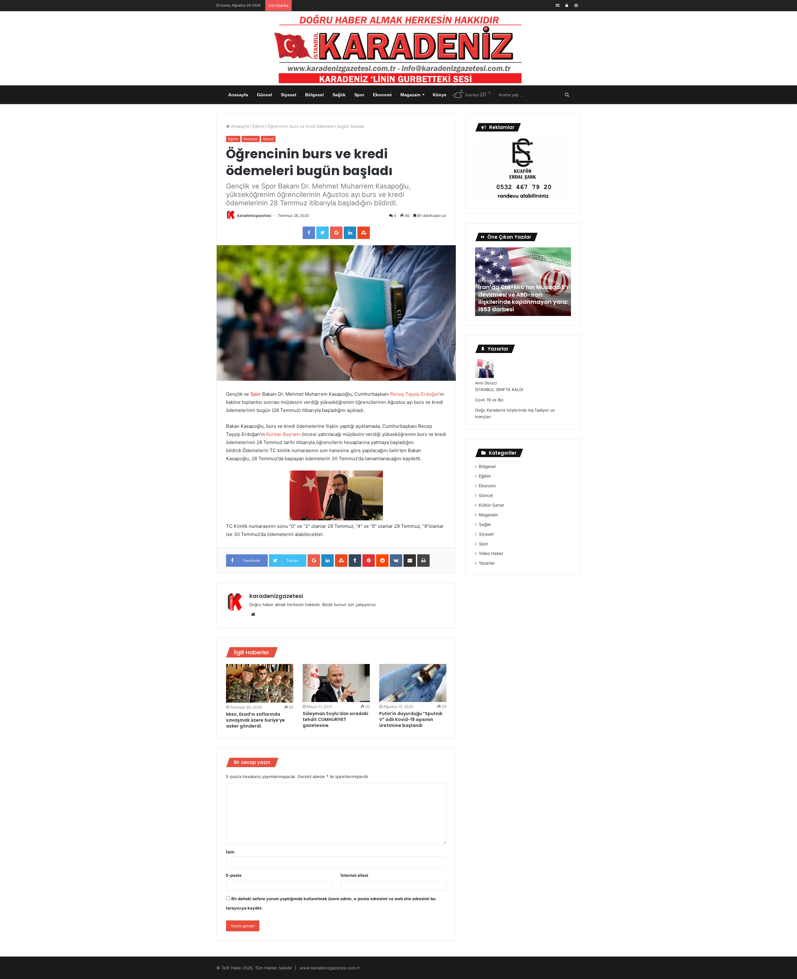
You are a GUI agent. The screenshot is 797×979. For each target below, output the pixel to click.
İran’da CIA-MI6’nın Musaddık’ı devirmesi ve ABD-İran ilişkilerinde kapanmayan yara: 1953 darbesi (523, 298)
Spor (359, 94)
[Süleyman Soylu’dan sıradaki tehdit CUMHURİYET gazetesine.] (336, 683)
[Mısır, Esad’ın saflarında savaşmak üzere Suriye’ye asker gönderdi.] (259, 683)
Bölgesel (314, 94)
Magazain (410, 94)
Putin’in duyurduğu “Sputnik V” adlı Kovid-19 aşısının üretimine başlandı (410, 719)
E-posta (234, 875)
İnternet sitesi (354, 875)
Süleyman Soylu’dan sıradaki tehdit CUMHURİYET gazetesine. (335, 719)
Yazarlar (487, 563)
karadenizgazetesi (254, 215)
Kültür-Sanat (491, 505)
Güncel (264, 94)
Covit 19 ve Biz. (490, 399)
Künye (439, 94)
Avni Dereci (486, 382)
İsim (230, 851)
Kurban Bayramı (283, 434)
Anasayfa (238, 94)
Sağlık (339, 94)
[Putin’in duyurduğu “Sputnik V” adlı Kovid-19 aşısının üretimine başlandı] (412, 683)
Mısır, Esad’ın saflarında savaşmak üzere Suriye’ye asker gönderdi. (255, 720)
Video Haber (491, 553)
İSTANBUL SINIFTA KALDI (499, 389)
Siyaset (288, 94)
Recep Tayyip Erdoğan (414, 394)
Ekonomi (382, 94)
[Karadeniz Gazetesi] (398, 46)
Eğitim (258, 126)
